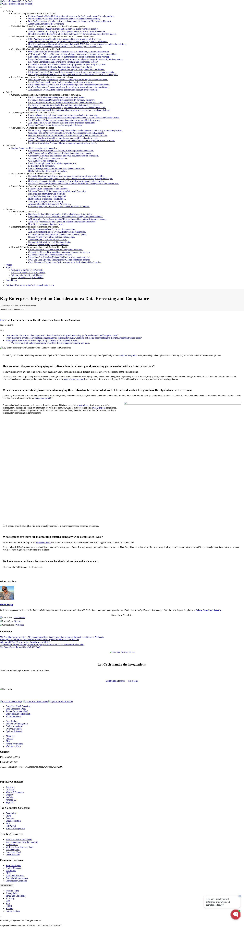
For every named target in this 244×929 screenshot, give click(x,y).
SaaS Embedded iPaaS (16, 709)
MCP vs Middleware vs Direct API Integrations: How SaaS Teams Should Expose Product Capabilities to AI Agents (52, 637)
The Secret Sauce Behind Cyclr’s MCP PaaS (20, 647)
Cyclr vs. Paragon (14, 729)
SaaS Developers (13, 865)
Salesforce (10, 787)
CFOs (8, 873)
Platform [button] (9, 11)
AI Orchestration (13, 716)
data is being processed (74, 379)
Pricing (9, 265)
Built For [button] (10, 92)
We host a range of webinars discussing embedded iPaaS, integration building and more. (50, 343)
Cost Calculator (12, 854)
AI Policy (10, 898)
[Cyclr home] (16, 1)
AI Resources (12, 844)
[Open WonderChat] (235, 914)
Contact (9, 738)
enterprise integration (127, 355)
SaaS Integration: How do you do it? (22, 842)
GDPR (9, 906)
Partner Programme (14, 743)
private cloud (82, 405)
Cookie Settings (13, 911)
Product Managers (14, 868)
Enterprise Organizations (17, 878)
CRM (8, 816)
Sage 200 (10, 802)
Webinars (19, 625)
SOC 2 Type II (98, 408)
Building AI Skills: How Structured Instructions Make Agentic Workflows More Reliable (39, 639)
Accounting (11, 813)
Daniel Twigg (6, 604)
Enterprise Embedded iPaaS (18, 714)
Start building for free (115, 681)
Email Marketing (13, 821)
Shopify (9, 795)
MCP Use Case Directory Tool (19, 847)
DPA (8, 901)
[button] (33, 13)
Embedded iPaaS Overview (18, 706)
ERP (8, 823)
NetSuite (9, 797)
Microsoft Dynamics (15, 792)
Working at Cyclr (13, 746)
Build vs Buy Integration (17, 723)
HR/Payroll (11, 826)
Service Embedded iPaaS (17, 711)
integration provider (43, 398)
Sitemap (9, 908)
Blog (2, 320)
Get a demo (133, 681)
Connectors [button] (11, 145)
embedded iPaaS (43, 542)
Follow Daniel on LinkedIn (209, 610)
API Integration (12, 849)
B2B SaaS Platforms (15, 875)
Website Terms (12, 891)
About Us (10, 736)
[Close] (1, 916)
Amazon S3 (11, 800)
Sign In (9, 267)
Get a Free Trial (13, 282)
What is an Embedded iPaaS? (19, 839)
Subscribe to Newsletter (122, 615)
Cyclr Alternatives (14, 726)
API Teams (11, 870)
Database (10, 818)
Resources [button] (10, 209)
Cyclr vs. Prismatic (14, 731)
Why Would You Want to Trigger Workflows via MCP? (25, 642)
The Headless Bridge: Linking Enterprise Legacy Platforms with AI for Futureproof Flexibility (42, 644)
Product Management (15, 828)
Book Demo (11, 280)
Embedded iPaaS (13, 852)
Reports (17, 621)
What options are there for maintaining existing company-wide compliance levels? (42, 340)
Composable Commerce (16, 881)
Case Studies (19, 617)
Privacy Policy (12, 893)
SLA (8, 903)
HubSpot (10, 789)
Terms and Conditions (15, 896)
